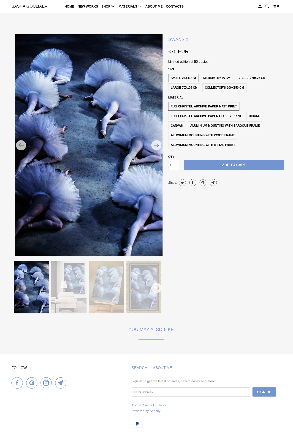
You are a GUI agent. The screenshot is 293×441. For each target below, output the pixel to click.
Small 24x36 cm (183, 78)
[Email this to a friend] (213, 182)
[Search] (267, 6)
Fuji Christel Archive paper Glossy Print (206, 116)
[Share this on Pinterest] (202, 182)
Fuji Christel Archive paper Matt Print (204, 106)
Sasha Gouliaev (29, 6)
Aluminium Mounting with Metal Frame (203, 145)
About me (154, 6)
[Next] (156, 145)
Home (69, 6)
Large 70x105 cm (184, 87)
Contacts (175, 6)
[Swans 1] (89, 145)
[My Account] (260, 6)
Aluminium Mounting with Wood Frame (203, 135)
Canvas (177, 125)
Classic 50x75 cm (252, 78)
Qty (171, 157)
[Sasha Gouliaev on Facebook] (18, 383)
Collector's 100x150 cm (224, 87)
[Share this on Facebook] (192, 182)
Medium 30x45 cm (216, 78)
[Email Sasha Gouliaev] (62, 383)
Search (139, 368)
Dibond (254, 116)
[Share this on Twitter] (182, 182)
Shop (106, 6)
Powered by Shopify (146, 411)
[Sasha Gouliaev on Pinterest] (33, 383)
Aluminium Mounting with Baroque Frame (225, 125)
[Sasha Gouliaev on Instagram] (47, 383)
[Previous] (21, 145)
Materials (128, 6)
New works (88, 6)
